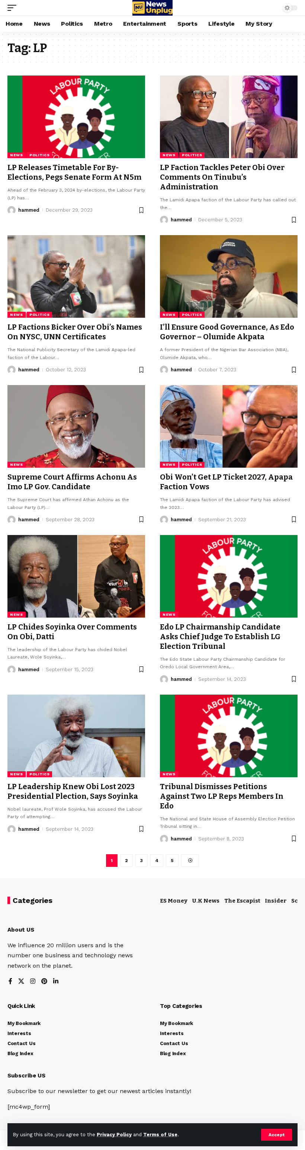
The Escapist (242, 900)
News (16, 155)
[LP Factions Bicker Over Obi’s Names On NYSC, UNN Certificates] (76, 276)
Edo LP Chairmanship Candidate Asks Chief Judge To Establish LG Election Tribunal (220, 636)
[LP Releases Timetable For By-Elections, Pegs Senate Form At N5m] (76, 117)
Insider (275, 900)
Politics (39, 155)
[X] (21, 981)
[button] (276, 1135)
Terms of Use (160, 1134)
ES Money (173, 900)
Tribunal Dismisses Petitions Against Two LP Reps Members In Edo (221, 796)
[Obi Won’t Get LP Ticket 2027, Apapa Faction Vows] (229, 426)
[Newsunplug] (152, 8)
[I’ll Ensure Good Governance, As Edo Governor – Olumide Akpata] (229, 276)
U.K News (205, 900)
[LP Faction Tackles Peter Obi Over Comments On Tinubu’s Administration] (229, 117)
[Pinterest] (44, 981)
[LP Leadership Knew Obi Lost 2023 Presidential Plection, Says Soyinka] (76, 736)
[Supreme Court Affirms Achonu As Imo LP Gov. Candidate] (76, 426)
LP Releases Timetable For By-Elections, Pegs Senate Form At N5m (74, 172)
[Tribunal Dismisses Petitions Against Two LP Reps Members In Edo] (229, 736)
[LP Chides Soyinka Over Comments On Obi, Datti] (76, 576)
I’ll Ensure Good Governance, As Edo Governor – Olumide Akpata (227, 332)
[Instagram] (32, 981)
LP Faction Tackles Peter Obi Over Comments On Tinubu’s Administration (222, 177)
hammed (28, 210)
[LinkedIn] (56, 981)
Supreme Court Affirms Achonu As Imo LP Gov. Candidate (72, 482)
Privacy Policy (114, 1134)
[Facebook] (10, 981)
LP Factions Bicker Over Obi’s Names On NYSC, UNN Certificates (74, 332)
